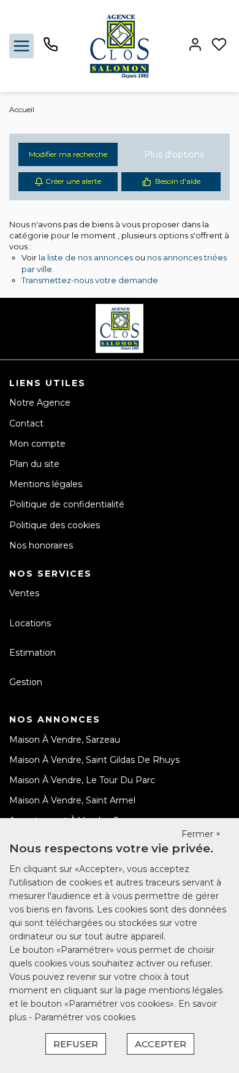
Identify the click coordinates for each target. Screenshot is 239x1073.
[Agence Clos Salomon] (119, 45)
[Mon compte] (195, 46)
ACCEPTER (160, 1044)
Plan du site (34, 463)
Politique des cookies (54, 525)
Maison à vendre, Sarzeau (64, 739)
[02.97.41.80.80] (50, 49)
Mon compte (37, 443)
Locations (30, 623)
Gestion (25, 682)
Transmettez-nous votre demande (89, 280)
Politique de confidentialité (66, 504)
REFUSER (75, 1044)
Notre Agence (39, 402)
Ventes (24, 593)
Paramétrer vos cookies (84, 1017)
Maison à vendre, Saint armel (72, 800)
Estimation (32, 652)
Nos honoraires (41, 545)
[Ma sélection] (219, 46)
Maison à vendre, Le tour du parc (82, 780)
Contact (26, 423)
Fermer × (201, 834)
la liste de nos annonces (86, 257)
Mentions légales (45, 484)
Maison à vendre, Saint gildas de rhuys (94, 759)
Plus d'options (174, 154)
